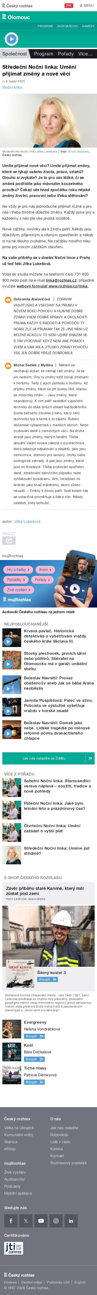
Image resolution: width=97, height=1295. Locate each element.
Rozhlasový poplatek (68, 1163)
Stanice (10, 1142)
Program (45, 26)
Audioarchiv (67, 26)
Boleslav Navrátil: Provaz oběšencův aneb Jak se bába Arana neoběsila (59, 683)
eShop (10, 1149)
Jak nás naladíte (64, 1128)
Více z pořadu (19, 774)
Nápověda (59, 1135)
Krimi (43, 569)
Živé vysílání (17, 590)
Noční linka (12, 87)
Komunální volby (18, 1135)
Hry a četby (16, 569)
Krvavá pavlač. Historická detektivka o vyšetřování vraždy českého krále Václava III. (55, 636)
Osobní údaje (31, 1282)
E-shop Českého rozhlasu (33, 878)
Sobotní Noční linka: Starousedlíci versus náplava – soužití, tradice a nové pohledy (57, 785)
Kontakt (57, 1156)
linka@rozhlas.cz (61, 280)
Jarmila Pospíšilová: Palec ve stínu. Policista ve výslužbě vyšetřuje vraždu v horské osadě (58, 705)
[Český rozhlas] (17, 5)
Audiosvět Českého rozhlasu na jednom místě (38, 612)
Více (85, 54)
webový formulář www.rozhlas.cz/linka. (53, 286)
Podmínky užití (58, 1282)
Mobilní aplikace (18, 1193)
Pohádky (14, 580)
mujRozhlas (12, 556)
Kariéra (56, 1149)
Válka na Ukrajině (19, 1128)
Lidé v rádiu (60, 1142)
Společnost (14, 54)
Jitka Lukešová (27, 521)
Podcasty (12, 1186)
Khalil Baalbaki (79, 151)
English (80, 1282)
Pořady (66, 54)
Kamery (88, 26)
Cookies (10, 1282)
